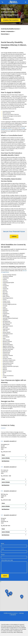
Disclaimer (13, 615)
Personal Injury (5, 34)
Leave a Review (6, 458)
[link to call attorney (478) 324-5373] (2, 2)
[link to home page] (14, 2)
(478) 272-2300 (6, 500)
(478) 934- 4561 (6, 476)
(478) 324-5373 (6, 451)
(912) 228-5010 (6, 525)
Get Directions (5, 461)
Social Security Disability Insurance (10, 29)
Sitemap (21, 613)
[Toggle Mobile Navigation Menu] (25, 2)
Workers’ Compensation (7, 31)
